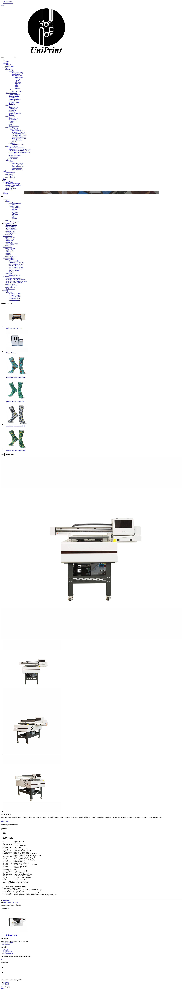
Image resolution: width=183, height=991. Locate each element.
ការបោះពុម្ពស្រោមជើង (11, 172)
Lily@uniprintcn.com (5, 944)
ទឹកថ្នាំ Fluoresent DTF (14, 126)
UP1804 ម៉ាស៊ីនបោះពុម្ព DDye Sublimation (15, 279)
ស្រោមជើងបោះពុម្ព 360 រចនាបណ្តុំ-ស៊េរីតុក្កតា (15, 377)
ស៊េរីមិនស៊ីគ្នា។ (18, 79)
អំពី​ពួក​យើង (5, 63)
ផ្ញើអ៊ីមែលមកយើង (4, 821)
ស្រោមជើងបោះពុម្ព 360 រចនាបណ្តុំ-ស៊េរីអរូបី (15, 426)
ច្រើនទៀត (8, 160)
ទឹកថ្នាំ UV (14, 141)
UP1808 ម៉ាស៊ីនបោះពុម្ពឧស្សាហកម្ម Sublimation (19, 150)
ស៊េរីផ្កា (16, 85)
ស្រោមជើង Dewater (13, 100)
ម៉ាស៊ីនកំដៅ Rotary (13, 154)
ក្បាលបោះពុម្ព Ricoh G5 (17, 168)
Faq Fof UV (9, 189)
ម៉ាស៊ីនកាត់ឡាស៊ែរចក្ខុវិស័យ (15, 155)
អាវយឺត (10, 89)
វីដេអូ (4, 179)
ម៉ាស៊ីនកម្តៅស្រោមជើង (14, 96)
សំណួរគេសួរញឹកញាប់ (8, 182)
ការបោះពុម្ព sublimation (11, 175)
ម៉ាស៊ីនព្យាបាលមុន (13, 108)
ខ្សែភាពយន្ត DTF (13, 121)
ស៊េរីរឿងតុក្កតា (18, 83)
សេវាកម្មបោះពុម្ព (9, 69)
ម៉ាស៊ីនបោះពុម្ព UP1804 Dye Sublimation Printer (20, 149)
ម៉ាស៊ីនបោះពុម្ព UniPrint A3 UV (11, 902)
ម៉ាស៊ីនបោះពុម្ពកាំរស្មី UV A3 (18, 130)
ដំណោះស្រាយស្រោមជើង (11, 93)
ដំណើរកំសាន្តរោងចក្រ (8, 953)
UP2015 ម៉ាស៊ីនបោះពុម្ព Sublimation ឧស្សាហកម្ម (19, 152)
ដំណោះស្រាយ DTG (10, 105)
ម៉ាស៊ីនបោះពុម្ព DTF (13, 118)
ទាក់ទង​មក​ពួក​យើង (10, 66)
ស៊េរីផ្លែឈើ (17, 88)
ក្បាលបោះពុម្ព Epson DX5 (17, 163)
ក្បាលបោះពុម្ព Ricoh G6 (17, 169)
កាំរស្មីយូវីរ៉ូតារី (12, 143)
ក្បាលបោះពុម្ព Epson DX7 (17, 164)
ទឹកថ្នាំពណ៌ (11, 115)
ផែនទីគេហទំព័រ (6, 984)
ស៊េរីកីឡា (17, 80)
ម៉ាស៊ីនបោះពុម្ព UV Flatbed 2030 (19, 138)
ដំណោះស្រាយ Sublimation (12, 146)
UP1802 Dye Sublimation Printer (16, 147)
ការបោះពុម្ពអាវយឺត (10, 174)
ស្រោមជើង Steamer (13, 97)
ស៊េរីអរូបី (16, 86)
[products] (32, 696)
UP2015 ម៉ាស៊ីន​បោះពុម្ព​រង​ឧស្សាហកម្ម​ (14, 282)
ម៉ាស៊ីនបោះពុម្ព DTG (13, 107)
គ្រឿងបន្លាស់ (12, 161)
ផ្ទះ (4, 60)
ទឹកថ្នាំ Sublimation (13, 158)
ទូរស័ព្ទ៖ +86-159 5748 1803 (7, 942)
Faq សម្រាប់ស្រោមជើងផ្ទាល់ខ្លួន (13, 183)
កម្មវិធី (4, 171)
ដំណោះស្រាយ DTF (10, 116)
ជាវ (1, 959)
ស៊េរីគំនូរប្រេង (18, 82)
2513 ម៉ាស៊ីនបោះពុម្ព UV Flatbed (19, 137)
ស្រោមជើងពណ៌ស (16, 74)
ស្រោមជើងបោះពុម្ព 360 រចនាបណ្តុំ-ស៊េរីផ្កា (15, 401)
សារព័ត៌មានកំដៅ (12, 110)
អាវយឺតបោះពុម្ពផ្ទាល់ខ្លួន (17, 91)
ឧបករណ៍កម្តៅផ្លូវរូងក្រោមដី (15, 113)
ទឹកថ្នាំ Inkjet (12, 104)
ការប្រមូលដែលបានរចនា (17, 75)
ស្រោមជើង (11, 71)
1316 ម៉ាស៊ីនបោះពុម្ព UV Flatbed (19, 135)
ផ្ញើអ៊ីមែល (3, 988)
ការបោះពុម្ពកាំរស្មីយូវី (10, 177)
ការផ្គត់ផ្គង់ (5, 68)
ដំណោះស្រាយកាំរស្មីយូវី (11, 127)
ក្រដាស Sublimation (13, 157)
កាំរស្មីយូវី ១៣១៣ (7, 900)
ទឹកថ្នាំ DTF (11, 124)
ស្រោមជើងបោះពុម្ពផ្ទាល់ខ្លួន (17, 72)
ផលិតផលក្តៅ (6, 982)
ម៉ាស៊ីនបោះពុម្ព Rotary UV (18, 144)
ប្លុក (4, 180)
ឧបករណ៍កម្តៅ (12, 111)
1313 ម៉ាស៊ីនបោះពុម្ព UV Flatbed (19, 133)
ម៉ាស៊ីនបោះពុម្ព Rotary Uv (12, 352)
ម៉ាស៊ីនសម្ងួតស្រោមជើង (14, 102)
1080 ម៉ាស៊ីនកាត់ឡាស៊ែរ (17, 140)
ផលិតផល (5, 193)
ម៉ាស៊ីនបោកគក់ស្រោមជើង (14, 99)
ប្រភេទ (7, 61)
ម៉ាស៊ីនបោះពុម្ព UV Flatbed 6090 (19, 132)
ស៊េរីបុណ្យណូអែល (19, 77)
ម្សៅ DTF (11, 122)
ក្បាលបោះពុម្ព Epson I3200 (18, 166)
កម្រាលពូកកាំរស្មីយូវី (13, 129)
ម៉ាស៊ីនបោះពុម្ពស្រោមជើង (14, 94)
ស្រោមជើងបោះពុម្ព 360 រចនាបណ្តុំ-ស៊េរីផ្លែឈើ (16, 450)
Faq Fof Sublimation (11, 188)
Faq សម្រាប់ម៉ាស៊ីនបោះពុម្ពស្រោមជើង (14, 185)
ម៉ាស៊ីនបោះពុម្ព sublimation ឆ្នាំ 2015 (14, 328)
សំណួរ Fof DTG (10, 186)
